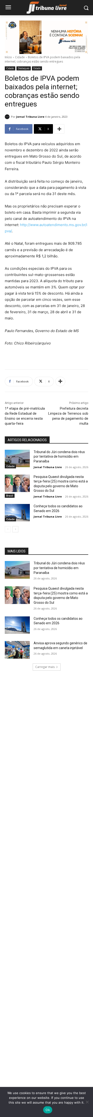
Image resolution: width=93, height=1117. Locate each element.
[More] (59, 129)
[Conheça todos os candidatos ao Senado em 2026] (17, 513)
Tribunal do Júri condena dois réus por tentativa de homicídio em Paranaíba (59, 456)
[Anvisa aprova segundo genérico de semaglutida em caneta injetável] (17, 650)
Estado (37, 68)
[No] (87, 1102)
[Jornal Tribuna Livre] (8, 116)
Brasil (9, 495)
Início (8, 57)
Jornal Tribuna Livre (30, 116)
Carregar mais (45, 667)
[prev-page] (8, 529)
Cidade (20, 57)
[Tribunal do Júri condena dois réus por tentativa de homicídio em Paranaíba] (17, 458)
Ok (48, 1110)
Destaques (23, 68)
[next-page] (15, 529)
